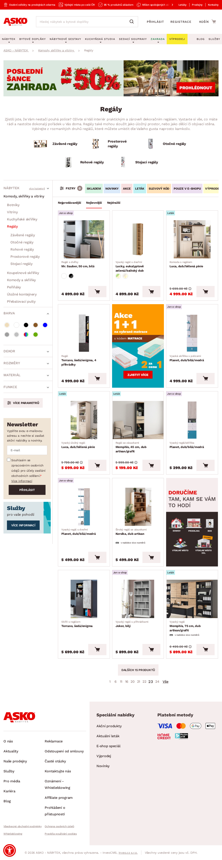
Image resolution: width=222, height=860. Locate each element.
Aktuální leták (107, 736)
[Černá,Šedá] (71, 276)
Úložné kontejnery (22, 294)
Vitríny (12, 212)
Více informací (21, 481)
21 (138, 681)
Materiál (12, 375)
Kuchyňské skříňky (22, 219)
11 (121, 681)
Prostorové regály (25, 256)
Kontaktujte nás (58, 771)
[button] (9, 850)
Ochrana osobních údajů (59, 826)
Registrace (180, 21)
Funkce (10, 387)
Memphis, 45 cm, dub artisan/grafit (131, 447)
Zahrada (158, 39)
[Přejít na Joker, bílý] (138, 599)
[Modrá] (45, 325)
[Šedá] (7, 334)
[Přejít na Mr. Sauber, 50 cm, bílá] (84, 239)
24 (157, 681)
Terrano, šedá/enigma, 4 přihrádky (78, 360)
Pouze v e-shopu (187, 188)
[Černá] (26, 325)
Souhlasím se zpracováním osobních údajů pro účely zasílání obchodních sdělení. (28, 468)
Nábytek (11, 188)
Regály (12, 226)
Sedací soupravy (133, 39)
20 (133, 681)
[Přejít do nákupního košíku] (208, 21)
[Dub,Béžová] (125, 276)
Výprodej (103, 756)
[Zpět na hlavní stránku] (15, 22)
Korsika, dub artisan (131, 531)
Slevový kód (159, 188)
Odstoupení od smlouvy (64, 751)
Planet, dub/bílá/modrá (187, 358)
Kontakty (213, 4)
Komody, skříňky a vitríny (23, 196)
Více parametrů (26, 403)
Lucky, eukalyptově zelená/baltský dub (130, 266)
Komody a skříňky (21, 280)
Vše (165, 681)
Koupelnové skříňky (23, 273)
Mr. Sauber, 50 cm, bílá (77, 264)
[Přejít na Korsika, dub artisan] (138, 507)
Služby (214, 39)
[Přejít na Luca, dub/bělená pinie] (192, 239)
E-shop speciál (108, 746)
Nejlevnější (94, 202)
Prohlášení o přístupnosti (55, 811)
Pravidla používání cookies (61, 833)
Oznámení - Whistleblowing (57, 784)
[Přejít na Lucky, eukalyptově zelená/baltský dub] (138, 239)
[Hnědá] (35, 325)
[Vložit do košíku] (97, 291)
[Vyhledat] (132, 21)
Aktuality (10, 751)
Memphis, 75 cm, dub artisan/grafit (185, 626)
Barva (9, 313)
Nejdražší (113, 202)
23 (150, 681)
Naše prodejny (15, 761)
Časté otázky (55, 761)
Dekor (9, 351)
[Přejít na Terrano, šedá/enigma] (84, 599)
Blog (201, 39)
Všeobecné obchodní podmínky (22, 826)
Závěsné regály (22, 235)
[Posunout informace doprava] (169, 5)
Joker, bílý (132, 624)
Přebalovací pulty (21, 301)
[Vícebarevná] (26, 334)
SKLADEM (94, 188)
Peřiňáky (14, 287)
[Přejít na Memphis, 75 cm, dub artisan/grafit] (192, 599)
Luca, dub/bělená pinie (186, 264)
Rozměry (11, 363)
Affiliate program (59, 798)
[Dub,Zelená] (118, 276)
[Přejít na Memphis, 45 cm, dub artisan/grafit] (138, 420)
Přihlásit (155, 21)
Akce (127, 188)
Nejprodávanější (69, 202)
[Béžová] (7, 325)
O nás (8, 741)
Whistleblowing (12, 833)
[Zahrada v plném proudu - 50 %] (111, 95)
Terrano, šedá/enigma (77, 624)
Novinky (112, 188)
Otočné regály (21, 242)
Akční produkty (109, 726)
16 (127, 681)
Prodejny (197, 4)
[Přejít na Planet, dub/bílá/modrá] (192, 333)
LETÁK (139, 188)
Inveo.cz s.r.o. (128, 852)
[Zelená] (35, 334)
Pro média (11, 781)
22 (144, 681)
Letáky (182, 4)
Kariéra (9, 791)
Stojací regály (21, 264)
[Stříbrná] (16, 334)
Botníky (13, 205)
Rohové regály (22, 249)
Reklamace (54, 741)
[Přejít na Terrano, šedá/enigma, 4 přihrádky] (84, 333)
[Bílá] (16, 325)
